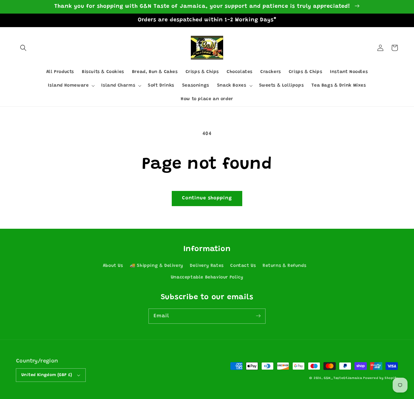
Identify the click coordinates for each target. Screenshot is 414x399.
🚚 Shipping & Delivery (156, 266)
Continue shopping (207, 198)
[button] (23, 48)
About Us (113, 266)
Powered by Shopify (380, 378)
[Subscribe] (258, 316)
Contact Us (243, 266)
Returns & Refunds (284, 266)
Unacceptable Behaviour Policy (207, 277)
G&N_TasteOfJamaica (343, 378)
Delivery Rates (206, 266)
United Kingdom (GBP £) (46, 375)
